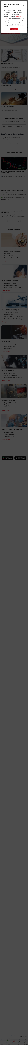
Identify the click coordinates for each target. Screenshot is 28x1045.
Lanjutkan (14, 29)
